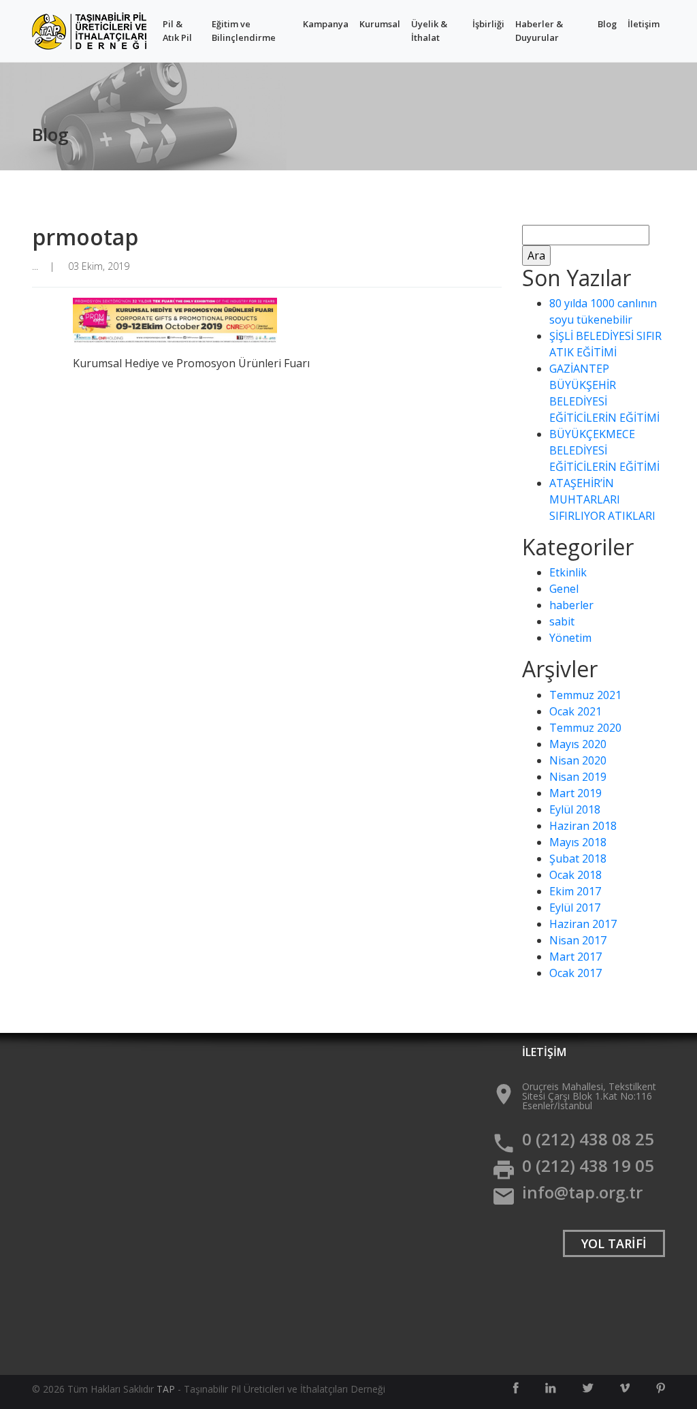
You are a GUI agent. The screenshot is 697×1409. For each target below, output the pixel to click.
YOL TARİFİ (614, 1243)
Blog (607, 24)
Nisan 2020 (577, 760)
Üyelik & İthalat (429, 30)
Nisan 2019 (577, 776)
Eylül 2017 (574, 907)
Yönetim (570, 637)
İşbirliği (488, 24)
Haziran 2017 (583, 923)
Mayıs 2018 (577, 842)
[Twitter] (588, 1388)
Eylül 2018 (574, 809)
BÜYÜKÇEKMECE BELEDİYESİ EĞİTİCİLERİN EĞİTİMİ (604, 450)
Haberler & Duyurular (539, 30)
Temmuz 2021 (585, 694)
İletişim (644, 24)
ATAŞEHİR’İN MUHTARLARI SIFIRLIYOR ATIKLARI (602, 499)
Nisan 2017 (577, 940)
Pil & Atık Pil (177, 30)
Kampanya (325, 24)
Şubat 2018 (577, 858)
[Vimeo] (625, 1388)
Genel (564, 588)
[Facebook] (516, 1388)
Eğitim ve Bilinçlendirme (244, 30)
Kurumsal (379, 24)
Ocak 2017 (575, 972)
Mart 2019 (575, 793)
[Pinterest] (660, 1388)
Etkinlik (568, 572)
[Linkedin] (550, 1388)
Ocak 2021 (575, 711)
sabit (561, 621)
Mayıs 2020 (577, 744)
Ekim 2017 (575, 891)
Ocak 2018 (575, 874)
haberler (571, 605)
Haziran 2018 (583, 825)
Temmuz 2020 (585, 727)
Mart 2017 (575, 956)
